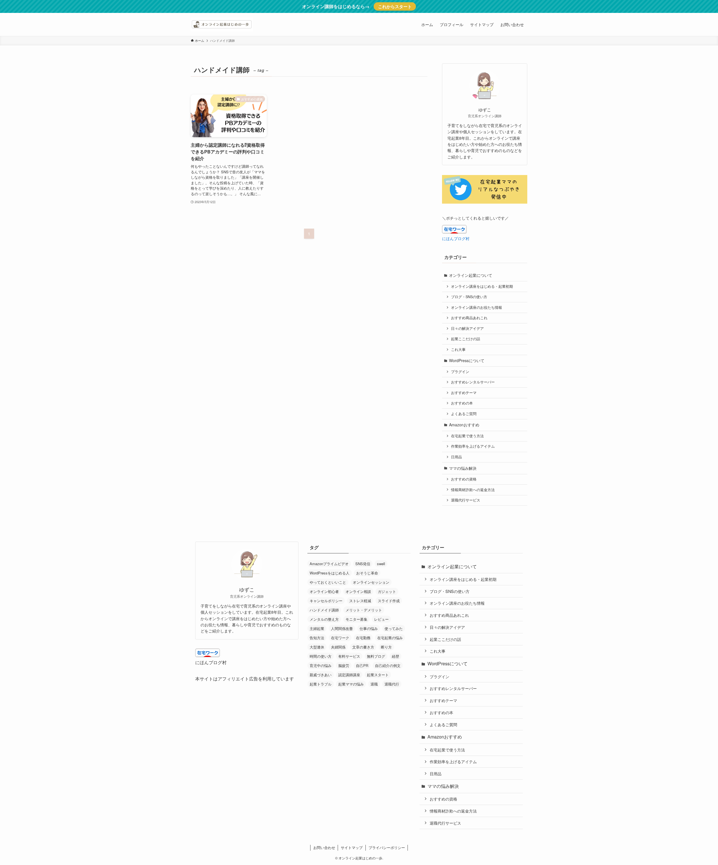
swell (381, 563)
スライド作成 (389, 600)
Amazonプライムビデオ (329, 563)
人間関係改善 (342, 628)
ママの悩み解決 (463, 468)
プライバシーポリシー (387, 847)
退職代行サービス (465, 500)
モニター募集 (356, 619)
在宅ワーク (340, 637)
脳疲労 (343, 665)
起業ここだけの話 (465, 338)
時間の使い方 (321, 656)
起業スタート (378, 674)
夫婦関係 (338, 647)
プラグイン (460, 371)
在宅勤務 (363, 637)
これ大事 (458, 349)
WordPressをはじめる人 (329, 573)
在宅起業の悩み (390, 637)
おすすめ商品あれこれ (469, 317)
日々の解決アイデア (467, 328)
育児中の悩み (321, 665)
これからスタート (395, 6)
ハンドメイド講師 (324, 610)
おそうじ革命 (367, 573)
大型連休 (317, 647)
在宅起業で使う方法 (467, 435)
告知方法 (317, 637)
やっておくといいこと (328, 582)
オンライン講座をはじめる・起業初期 (482, 286)
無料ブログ (376, 656)
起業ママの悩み (351, 684)
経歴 (395, 656)
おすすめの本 (462, 403)
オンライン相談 (358, 591)
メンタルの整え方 (324, 619)
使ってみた (394, 628)
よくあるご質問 (464, 413)
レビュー (381, 619)
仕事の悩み (369, 628)
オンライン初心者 (324, 591)
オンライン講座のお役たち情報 (476, 307)
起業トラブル (321, 684)
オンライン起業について (470, 275)
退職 (374, 684)
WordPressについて (466, 360)
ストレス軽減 (360, 600)
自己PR (362, 665)
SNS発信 (362, 563)
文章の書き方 (363, 647)
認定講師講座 (349, 674)
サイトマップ (352, 847)
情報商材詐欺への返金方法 (473, 489)
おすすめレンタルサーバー (473, 382)
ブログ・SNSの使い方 (469, 296)
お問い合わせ (324, 847)
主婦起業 (317, 628)
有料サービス (349, 656)
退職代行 (392, 684)
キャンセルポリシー (326, 600)
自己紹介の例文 (388, 665)
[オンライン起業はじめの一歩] (222, 24)
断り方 (386, 647)
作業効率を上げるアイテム (473, 446)
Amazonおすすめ (464, 424)
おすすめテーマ (464, 392)
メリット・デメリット (364, 610)
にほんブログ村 (456, 238)
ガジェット (387, 591)
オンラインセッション (371, 582)
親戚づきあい (321, 674)
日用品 (456, 456)
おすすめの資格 (464, 479)
